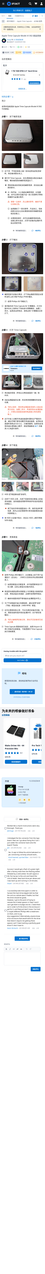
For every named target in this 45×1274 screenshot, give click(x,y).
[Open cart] (36, 4)
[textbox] (22, 958)
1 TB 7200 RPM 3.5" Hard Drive (24, 71)
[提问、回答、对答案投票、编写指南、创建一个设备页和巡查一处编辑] (24, 800)
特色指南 (28, 52)
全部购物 (6, 715)
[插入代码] (14, 949)
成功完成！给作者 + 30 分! (23, 692)
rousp (9, 40)
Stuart (9, 883)
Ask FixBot (21, 660)
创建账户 (28, 10)
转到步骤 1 (7, 96)
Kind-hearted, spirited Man (18, 857)
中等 (19, 52)
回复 (29, 831)
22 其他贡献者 (18, 40)
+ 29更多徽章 (22, 803)
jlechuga (10, 831)
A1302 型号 (38, 21)
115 (13, 47)
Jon (8, 848)
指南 (9, 16)
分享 (33, 831)
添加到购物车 (34, 83)
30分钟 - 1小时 (9, 52)
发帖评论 (36, 969)
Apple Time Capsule (24, 21)
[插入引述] (21, 949)
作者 (7, 781)
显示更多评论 (23, 939)
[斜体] (10, 949)
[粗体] (6, 949)
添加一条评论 (22, 650)
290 (21, 47)
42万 (5, 47)
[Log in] (41, 4)
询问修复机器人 (21, 230)
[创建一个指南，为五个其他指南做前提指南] (29, 800)
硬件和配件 (11, 21)
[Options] (3, 21)
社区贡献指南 (39, 52)
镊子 (36, 426)
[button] (30, 4)
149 (28, 47)
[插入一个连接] (17, 949)
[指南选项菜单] (42, 15)
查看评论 (10, 29)
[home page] (13, 4)
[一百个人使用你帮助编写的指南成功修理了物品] (20, 800)
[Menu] (3, 4)
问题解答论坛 (19, 16)
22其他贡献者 (35, 781)
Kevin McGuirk (12, 928)
